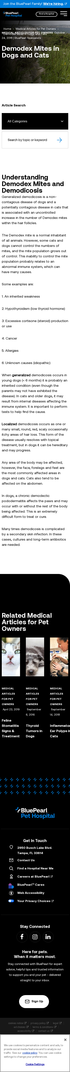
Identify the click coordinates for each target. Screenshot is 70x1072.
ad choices (19, 1027)
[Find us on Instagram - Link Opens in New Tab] (35, 936)
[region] (35, 1053)
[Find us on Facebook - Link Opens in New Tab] (22, 936)
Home (7, 29)
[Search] (60, 140)
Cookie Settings (35, 1064)
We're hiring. (53, 4)
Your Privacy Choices (33, 901)
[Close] (65, 1039)
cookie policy (29, 1053)
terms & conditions (43, 1027)
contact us (44, 1030)
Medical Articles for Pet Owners (36, 29)
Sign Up (37, 1001)
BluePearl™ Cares (30, 885)
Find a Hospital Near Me (35, 868)
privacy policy (38, 1023)
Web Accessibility (30, 893)
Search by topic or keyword (27, 140)
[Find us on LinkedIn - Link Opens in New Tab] (48, 936)
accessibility (24, 1030)
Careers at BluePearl (33, 876)
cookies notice (15, 1023)
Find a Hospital (46, 14)
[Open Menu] (63, 13)
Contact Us (26, 860)
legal (55, 1023)
